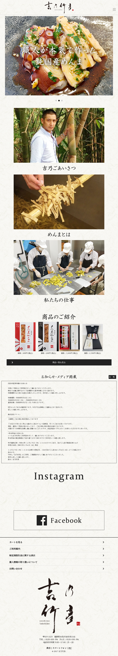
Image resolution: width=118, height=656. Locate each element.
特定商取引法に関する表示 (22, 555)
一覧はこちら (112, 377)
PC (70, 648)
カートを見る (15, 542)
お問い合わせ (15, 569)
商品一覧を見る (59, 362)
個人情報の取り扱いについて (23, 562)
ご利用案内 (14, 549)
